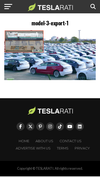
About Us (44, 141)
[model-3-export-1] (50, 78)
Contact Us (70, 141)
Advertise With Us (33, 148)
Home (24, 141)
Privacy (82, 148)
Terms (63, 148)
